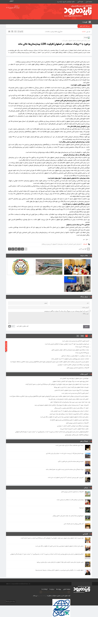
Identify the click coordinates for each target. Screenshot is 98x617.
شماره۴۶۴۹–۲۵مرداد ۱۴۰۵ (82, 353)
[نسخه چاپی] (9, 31)
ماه (78, 336)
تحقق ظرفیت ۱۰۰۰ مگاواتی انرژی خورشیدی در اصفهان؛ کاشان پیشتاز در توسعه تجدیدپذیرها (59, 570)
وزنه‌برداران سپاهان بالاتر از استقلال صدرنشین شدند (70, 500)
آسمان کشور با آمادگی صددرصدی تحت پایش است (20, 261)
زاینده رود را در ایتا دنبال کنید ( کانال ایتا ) (54, 592)
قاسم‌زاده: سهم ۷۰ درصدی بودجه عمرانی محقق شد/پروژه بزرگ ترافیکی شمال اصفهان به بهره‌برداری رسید (61, 405)
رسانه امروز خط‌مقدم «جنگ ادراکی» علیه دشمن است (70, 446)
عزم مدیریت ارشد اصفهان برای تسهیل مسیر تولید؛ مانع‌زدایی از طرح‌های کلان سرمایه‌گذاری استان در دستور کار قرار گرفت (77, 260)
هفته (82, 336)
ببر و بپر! (81, 508)
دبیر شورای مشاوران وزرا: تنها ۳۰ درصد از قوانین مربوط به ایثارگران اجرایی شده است (67, 344)
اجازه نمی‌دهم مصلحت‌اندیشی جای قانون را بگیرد (71, 462)
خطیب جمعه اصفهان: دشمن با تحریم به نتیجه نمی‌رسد (74, 429)
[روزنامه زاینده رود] (78, 11)
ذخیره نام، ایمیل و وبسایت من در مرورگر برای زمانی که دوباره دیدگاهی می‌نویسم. (66, 311)
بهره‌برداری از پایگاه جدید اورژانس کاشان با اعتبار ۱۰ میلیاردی (73, 365)
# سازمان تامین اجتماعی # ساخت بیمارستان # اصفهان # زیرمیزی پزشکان (61, 244)
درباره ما (52, 589)
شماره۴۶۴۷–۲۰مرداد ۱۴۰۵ (82, 347)
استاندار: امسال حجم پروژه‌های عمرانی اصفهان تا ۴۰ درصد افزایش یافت (77, 278)
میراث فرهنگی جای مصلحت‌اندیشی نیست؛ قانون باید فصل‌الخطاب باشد (65, 470)
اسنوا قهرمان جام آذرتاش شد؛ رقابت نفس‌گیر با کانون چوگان (68, 516)
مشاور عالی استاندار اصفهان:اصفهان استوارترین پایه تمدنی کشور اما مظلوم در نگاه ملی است (64, 417)
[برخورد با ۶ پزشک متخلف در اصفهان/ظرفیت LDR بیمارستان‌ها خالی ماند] (87, 37)
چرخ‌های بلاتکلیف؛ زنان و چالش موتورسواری (76, 435)
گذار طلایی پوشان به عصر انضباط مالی (74, 524)
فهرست (85, 22)
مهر (84, 239)
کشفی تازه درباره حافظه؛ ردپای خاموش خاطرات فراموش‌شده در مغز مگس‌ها (68, 399)
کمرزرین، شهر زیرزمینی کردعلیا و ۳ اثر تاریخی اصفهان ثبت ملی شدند (66, 478)
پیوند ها (58, 589)
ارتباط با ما (44, 589)
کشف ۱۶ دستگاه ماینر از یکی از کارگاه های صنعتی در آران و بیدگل (71, 408)
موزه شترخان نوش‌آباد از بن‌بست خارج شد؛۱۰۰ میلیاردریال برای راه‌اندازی (65, 454)
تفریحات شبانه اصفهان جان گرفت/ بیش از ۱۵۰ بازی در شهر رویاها (71, 387)
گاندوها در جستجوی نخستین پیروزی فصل (78, 368)
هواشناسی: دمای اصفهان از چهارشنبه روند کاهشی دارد (74, 378)
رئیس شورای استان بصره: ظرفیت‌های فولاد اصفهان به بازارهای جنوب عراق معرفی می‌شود (60, 562)
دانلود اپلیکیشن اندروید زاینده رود (66, 2)
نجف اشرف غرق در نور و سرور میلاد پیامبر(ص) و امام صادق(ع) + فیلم (68, 402)
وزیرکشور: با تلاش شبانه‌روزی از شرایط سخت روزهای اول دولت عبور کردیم (69, 414)
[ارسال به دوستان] (15, 31)
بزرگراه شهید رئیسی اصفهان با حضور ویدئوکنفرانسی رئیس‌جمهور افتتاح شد (69, 420)
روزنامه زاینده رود (42, 596)
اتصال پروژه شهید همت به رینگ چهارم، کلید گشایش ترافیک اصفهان (70, 381)
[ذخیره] (12, 31)
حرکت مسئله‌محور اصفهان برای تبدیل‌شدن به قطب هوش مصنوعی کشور (70, 350)
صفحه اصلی (89, 2)
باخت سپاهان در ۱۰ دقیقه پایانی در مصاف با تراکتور (74, 356)
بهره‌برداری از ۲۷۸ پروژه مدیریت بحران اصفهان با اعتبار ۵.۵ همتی (49, 261)
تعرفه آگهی (80, 2)
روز (86, 336)
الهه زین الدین (82, 249)
